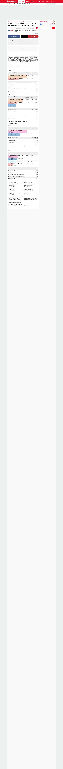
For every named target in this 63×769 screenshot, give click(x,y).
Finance (38, 1)
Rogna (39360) (26, 186)
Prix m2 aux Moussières (28, 205)
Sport (27, 1)
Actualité (42, 23)
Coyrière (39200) (21, 30)
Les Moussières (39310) (13, 205)
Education (24, 3)
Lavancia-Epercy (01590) (28, 182)
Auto (43, 1)
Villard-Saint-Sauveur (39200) (29, 190)
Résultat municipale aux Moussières (30, 199)
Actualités (21, 1)
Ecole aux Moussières (12, 207)
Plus (47, 1)
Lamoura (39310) (11, 193)
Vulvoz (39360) (26, 193)
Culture (32, 1)
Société (14, 3)
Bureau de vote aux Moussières (14, 198)
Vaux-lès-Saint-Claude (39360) (29, 189)
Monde (28, 3)
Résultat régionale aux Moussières (14, 199)
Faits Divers (19, 3)
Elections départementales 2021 (15, 21)
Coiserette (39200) (12, 186)
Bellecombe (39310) (28, 30)
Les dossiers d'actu (44, 26)
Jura (32, 21)
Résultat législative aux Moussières (15, 202)
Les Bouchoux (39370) (28, 185)
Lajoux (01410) (11, 192)
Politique (9, 3)
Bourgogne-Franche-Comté (26, 21)
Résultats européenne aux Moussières (30, 198)
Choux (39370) (11, 185)
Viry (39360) (26, 192)
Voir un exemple (52, 23)
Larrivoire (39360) (12, 194)
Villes (32, 3)
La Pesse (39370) (12, 190)
